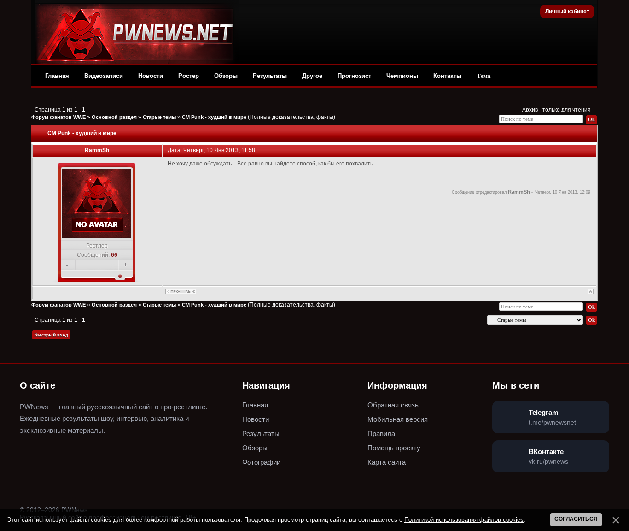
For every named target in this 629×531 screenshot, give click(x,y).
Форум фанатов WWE (58, 117)
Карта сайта (386, 462)
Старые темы (159, 117)
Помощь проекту (393, 448)
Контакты (447, 75)
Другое (312, 75)
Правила (381, 433)
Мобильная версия (397, 419)
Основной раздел (114, 117)
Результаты (270, 75)
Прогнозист (354, 75)
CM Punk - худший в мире (214, 117)
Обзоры (226, 75)
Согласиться (576, 519)
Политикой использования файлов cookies (464, 519)
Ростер (188, 75)
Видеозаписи (103, 75)
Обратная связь (393, 405)
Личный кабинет (567, 11)
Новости (150, 75)
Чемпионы (402, 75)
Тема (484, 75)
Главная (57, 75)
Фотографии (261, 462)
